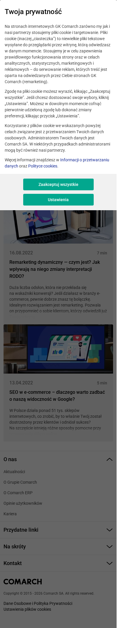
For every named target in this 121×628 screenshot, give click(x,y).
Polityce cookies (42, 166)
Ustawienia (58, 199)
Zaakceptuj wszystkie (58, 184)
